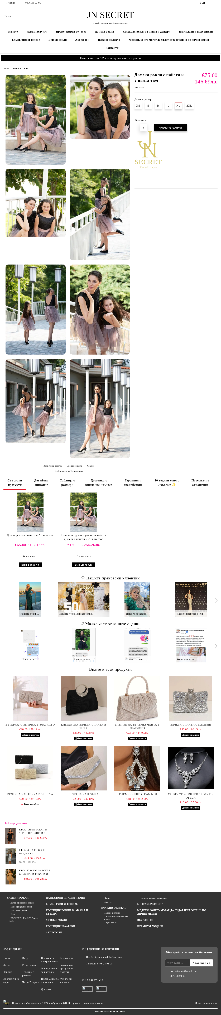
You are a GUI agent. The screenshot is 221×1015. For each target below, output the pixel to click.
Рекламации (67, 958)
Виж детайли (30, 564)
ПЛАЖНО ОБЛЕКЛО (114, 908)
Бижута (107, 902)
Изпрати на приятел (53, 466)
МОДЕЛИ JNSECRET (150, 904)
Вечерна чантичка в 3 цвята (30, 794)
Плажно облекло (109, 39)
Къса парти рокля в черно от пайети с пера (33, 831)
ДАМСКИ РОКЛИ (20, 68)
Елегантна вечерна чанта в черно (83, 726)
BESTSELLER (145, 920)
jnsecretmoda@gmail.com (109, 957)
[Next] (215, 600)
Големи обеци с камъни (137, 794)
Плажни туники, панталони (153, 898)
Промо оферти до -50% (71, 31)
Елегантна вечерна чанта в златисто (137, 726)
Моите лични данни (206, 1003)
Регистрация (29, 965)
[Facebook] (210, 3)
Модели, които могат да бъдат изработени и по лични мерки (169, 39)
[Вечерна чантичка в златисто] (30, 698)
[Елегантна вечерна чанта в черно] (84, 698)
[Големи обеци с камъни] (137, 768)
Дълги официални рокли (22, 903)
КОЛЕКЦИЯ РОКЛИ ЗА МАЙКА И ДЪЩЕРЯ (67, 912)
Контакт (7, 972)
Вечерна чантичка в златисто (30, 724)
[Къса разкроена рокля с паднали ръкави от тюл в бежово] (10, 876)
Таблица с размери (67, 483)
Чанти (107, 898)
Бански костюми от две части (116, 918)
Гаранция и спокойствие (133, 483)
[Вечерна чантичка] (84, 768)
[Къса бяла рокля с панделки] (10, 856)
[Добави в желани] (215, 120)
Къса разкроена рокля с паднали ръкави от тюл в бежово (34, 872)
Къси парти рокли (19, 910)
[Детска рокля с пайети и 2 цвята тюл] (30, 512)
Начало (13, 31)
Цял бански (111, 922)
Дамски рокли (104, 31)
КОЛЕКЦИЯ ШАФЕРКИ (60, 926)
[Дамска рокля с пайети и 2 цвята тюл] (35, 120)
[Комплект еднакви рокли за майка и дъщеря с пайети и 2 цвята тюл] (83, 512)
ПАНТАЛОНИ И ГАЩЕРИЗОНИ (65, 898)
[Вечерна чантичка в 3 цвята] (30, 768)
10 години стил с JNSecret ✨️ (167, 483)
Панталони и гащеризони (196, 31)
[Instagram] (216, 3)
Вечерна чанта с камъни (190, 724)
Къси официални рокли (21, 907)
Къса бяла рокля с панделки (32, 852)
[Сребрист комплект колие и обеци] (191, 768)
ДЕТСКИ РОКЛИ (56, 920)
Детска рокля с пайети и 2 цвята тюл (30, 535)
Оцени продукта (74, 466)
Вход (25, 958)
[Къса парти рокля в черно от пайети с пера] (10, 836)
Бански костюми (112, 913)
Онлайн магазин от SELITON (110, 1011)
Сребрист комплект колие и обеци (191, 796)
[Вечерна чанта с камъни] (191, 698)
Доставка (46, 989)
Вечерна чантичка (84, 794)
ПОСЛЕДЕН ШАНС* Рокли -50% (23, 919)
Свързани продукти (14, 483)
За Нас (7, 965)
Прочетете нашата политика (87, 1003)
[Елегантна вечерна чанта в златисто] (137, 698)
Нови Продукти (37, 31)
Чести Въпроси (30, 982)
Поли (13, 914)
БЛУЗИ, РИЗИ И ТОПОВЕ (62, 904)
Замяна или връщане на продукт (66, 968)
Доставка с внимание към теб (98, 483)
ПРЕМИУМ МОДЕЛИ (150, 926)
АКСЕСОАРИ (54, 932)
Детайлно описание (41, 483)
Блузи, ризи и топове (26, 39)
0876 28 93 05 (33, 3)
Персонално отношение (200, 483)
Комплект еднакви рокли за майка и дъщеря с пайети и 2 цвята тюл (84, 537)
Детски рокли (58, 39)
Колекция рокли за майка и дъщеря (146, 31)
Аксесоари (82, 39)
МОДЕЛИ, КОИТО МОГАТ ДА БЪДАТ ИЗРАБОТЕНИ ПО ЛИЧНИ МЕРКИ (171, 912)
